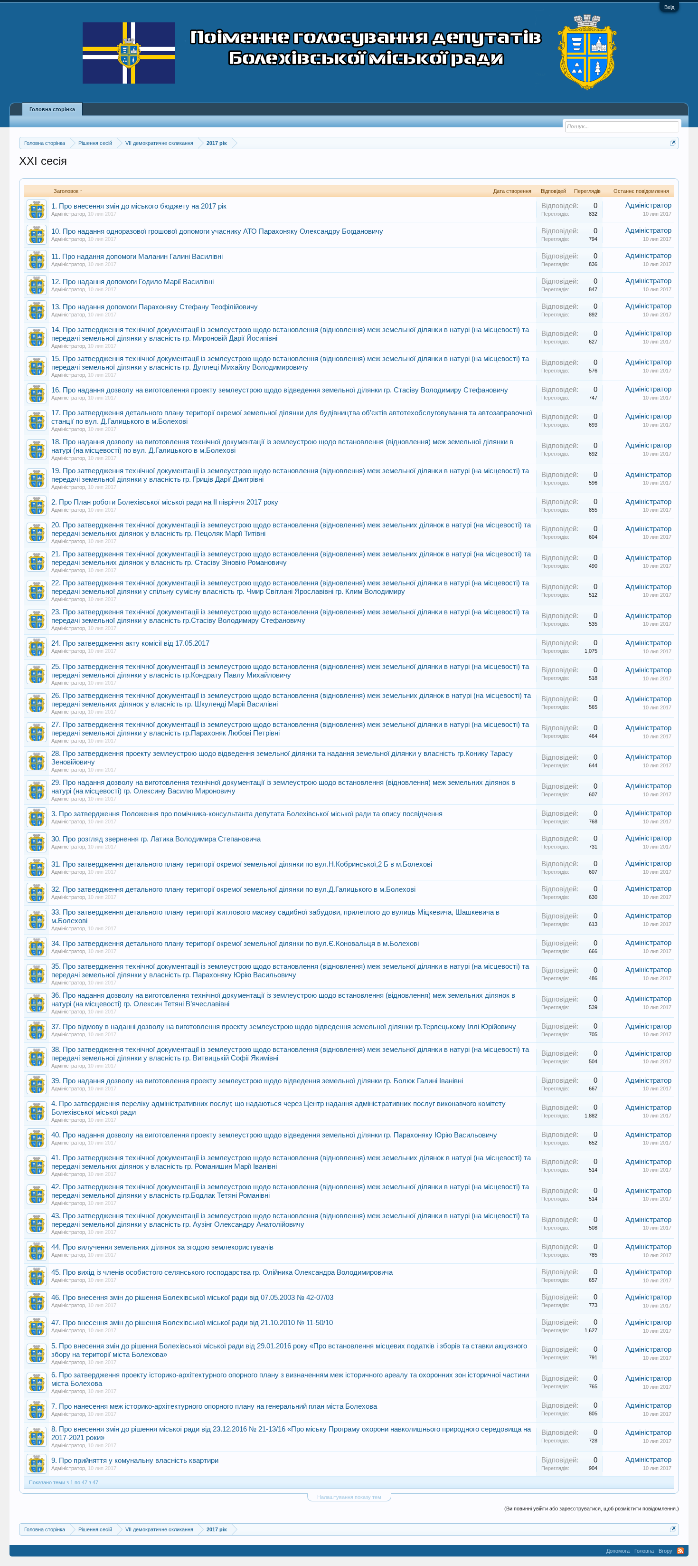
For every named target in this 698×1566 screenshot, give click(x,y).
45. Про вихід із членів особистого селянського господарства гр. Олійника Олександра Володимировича (222, 1272)
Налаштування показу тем (349, 1497)
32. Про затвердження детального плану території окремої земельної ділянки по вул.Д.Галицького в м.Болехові (233, 889)
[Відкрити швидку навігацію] (673, 143)
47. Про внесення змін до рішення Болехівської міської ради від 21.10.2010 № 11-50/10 (192, 1323)
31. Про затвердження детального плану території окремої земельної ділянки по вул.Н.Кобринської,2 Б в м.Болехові (241, 864)
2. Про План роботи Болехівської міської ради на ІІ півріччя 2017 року (164, 502)
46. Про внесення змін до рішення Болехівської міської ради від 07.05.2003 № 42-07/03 (192, 1297)
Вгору (665, 1551)
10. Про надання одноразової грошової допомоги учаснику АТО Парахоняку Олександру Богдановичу (217, 231)
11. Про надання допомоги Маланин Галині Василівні (137, 256)
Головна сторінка (52, 109)
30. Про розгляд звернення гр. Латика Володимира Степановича (156, 839)
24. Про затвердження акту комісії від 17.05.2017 (130, 643)
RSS (680, 1550)
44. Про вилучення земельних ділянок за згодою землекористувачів (162, 1247)
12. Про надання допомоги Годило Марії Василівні (132, 282)
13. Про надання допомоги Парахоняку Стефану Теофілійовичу (154, 307)
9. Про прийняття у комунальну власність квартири (134, 1460)
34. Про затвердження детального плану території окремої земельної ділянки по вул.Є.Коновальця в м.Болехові (235, 943)
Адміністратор (68, 214)
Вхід (669, 7)
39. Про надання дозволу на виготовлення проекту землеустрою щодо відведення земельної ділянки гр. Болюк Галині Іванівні (257, 1081)
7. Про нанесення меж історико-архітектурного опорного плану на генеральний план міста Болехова (214, 1406)
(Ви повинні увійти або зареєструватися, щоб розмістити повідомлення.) (591, 1508)
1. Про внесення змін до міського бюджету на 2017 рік (138, 206)
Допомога (618, 1551)
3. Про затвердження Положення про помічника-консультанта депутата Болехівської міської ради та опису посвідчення (247, 814)
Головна (644, 1551)
